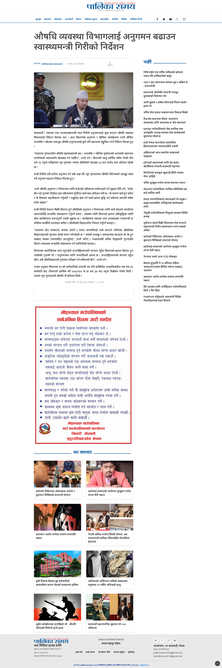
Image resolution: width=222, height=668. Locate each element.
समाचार (47, 19)
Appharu (144, 664)
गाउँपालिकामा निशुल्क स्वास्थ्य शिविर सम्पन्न (166, 214)
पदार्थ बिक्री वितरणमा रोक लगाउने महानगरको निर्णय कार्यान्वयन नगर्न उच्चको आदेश (165, 226)
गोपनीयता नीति (104, 652)
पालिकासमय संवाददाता (52, 64)
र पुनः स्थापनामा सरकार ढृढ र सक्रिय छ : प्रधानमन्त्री (166, 84)
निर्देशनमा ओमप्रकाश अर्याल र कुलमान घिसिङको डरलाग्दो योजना (163, 238)
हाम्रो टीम (78, 652)
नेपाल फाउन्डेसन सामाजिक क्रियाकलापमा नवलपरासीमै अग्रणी (161, 144)
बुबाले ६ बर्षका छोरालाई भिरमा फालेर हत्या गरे (165, 104)
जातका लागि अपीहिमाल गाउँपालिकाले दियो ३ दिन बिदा (165, 288)
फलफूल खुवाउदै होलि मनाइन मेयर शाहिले (163, 174)
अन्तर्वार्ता (69, 19)
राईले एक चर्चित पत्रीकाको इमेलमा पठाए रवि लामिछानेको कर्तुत (163, 74)
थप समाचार (82, 452)
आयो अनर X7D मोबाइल (160, 257)
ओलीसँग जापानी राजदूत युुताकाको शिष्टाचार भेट (161, 94)
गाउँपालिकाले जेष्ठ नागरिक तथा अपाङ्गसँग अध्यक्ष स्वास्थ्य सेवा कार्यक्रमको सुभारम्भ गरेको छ (164, 132)
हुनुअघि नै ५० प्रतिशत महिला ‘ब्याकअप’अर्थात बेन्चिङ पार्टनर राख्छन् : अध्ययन (163, 266)
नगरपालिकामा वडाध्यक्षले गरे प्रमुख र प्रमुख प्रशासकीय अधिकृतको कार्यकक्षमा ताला (165, 202)
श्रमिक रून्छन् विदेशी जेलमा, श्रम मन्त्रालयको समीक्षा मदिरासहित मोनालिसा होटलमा (109, 538)
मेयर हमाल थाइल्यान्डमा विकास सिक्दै (166, 112)
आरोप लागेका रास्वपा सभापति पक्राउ (163, 278)
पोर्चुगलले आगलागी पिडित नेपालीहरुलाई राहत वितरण (162, 298)
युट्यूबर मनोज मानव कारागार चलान (164, 183)
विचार (78, 19)
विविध (124, 19)
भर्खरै (147, 61)
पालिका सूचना (90, 19)
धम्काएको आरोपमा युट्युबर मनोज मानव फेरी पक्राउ (165, 248)
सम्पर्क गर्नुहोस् (119, 652)
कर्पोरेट (115, 19)
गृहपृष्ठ (38, 19)
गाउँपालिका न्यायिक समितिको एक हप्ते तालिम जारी (165, 191)
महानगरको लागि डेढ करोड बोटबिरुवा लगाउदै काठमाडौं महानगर (162, 164)
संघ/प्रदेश (104, 19)
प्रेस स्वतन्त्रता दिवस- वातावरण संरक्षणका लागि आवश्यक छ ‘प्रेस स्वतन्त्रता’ (165, 120)
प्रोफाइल (58, 19)
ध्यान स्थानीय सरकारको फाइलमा (161, 154)
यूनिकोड (131, 652)
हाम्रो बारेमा (90, 652)
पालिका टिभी (136, 19)
